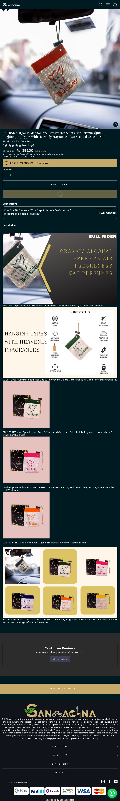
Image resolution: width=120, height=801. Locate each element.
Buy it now (35, 195)
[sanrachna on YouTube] (116, 781)
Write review (60, 659)
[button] (60, 225)
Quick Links (60, 755)
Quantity (8, 170)
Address (60, 773)
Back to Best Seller (62, 689)
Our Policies (60, 764)
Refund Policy (18, 154)
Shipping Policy (34, 154)
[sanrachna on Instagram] (103, 781)
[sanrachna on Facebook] (109, 781)
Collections (60, 746)
